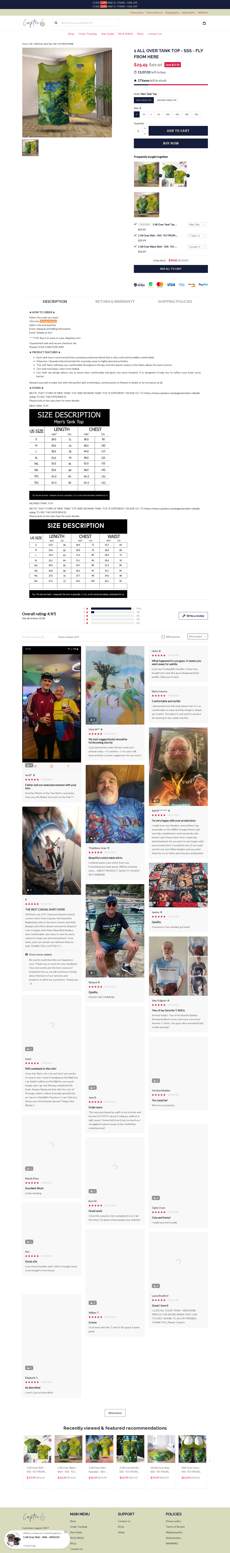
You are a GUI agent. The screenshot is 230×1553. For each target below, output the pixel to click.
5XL (196, 114)
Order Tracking (88, 33)
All (31, 43)
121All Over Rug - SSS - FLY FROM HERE (160, 1475)
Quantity (139, 123)
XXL (168, 114)
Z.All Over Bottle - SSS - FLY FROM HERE (129, 1475)
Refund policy (188, 12)
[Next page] (210, 1466)
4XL (187, 114)
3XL (177, 114)
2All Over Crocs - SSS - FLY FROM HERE (191, 1475)
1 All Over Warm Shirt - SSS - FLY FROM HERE (158, 246)
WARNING (203, 12)
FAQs (140, 33)
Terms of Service (154, 12)
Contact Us (155, 33)
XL (159, 114)
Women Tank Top (166, 100)
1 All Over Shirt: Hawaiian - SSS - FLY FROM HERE (98, 1475)
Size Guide (107, 33)
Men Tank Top (149, 93)
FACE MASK (125, 33)
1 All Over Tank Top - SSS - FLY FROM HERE (165, 224)
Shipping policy (172, 12)
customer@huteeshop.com (37, 1543)
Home (25, 43)
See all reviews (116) (33, 618)
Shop (71, 33)
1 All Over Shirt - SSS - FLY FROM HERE (158, 235)
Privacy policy (136, 12)
